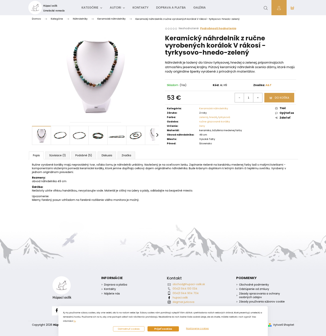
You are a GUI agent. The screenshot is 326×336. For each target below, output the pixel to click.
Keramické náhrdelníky (213, 108)
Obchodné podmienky (254, 285)
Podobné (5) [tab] (83, 155)
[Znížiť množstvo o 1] (239, 97)
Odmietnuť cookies (129, 328)
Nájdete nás (112, 293)
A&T (268, 85)
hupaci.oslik (180, 297)
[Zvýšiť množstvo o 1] (257, 97)
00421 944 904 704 (186, 293)
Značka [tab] (126, 155)
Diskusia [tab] (107, 155)
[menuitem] (92, 7)
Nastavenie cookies (197, 328)
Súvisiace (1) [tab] (57, 155)
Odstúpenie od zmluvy (254, 289)
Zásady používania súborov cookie (262, 301)
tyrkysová (224, 117)
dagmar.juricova (183, 302)
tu (75, 321)
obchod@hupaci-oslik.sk (189, 284)
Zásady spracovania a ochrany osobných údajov (259, 295)
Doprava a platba (115, 285)
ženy (202, 126)
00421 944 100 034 (185, 289)
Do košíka (282, 98)
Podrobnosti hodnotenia (218, 28)
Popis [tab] (36, 155)
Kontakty (110, 289)
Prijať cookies (163, 328)
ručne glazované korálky (214, 121)
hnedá (213, 117)
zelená (203, 117)
